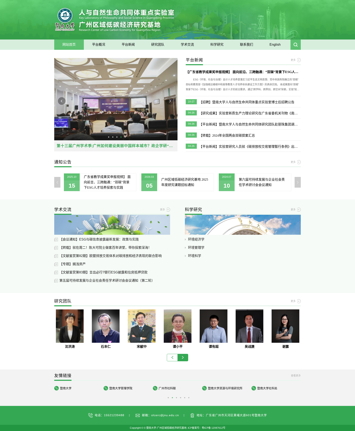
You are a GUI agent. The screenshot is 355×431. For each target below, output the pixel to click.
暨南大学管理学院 (71, 388)
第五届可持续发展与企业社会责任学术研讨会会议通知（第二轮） (107, 280)
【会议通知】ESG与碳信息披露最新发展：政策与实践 (99, 239)
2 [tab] (113, 137)
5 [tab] (125, 137)
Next (170, 101)
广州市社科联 (118, 388)
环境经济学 (196, 239)
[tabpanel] (116, 104)
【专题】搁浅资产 (72, 264)
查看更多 (296, 375)
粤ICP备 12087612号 (213, 427)
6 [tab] (189, 398)
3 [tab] (117, 137)
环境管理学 (196, 247)
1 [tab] (109, 137)
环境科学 (194, 256)
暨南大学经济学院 (268, 388)
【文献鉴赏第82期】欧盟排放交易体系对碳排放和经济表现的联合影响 (110, 256)
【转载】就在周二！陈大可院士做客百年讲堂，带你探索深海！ (105, 247)
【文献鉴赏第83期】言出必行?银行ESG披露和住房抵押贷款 (103, 272)
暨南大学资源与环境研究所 (176, 388)
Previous (62, 101)
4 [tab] (121, 137)
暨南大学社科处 (218, 388)
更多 (293, 60)
